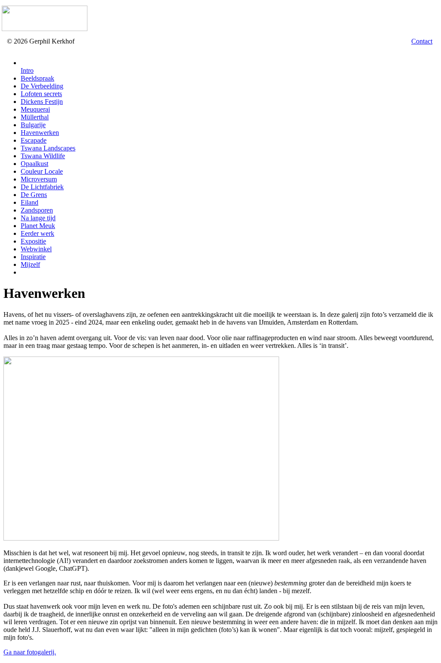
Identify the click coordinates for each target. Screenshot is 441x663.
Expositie (33, 241)
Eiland (29, 202)
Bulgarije (33, 124)
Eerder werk (37, 233)
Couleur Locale (42, 171)
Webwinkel (36, 249)
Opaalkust (34, 163)
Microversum (39, 179)
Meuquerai (35, 109)
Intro (27, 70)
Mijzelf (30, 264)
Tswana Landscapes (48, 148)
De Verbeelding (42, 86)
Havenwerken (40, 132)
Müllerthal (35, 117)
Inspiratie (33, 256)
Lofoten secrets (41, 93)
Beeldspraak (37, 78)
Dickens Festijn (42, 101)
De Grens (34, 194)
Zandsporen (37, 210)
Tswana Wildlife (43, 155)
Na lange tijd (38, 218)
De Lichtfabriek (42, 187)
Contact (421, 41)
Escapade (34, 140)
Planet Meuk (38, 225)
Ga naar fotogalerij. (29, 652)
